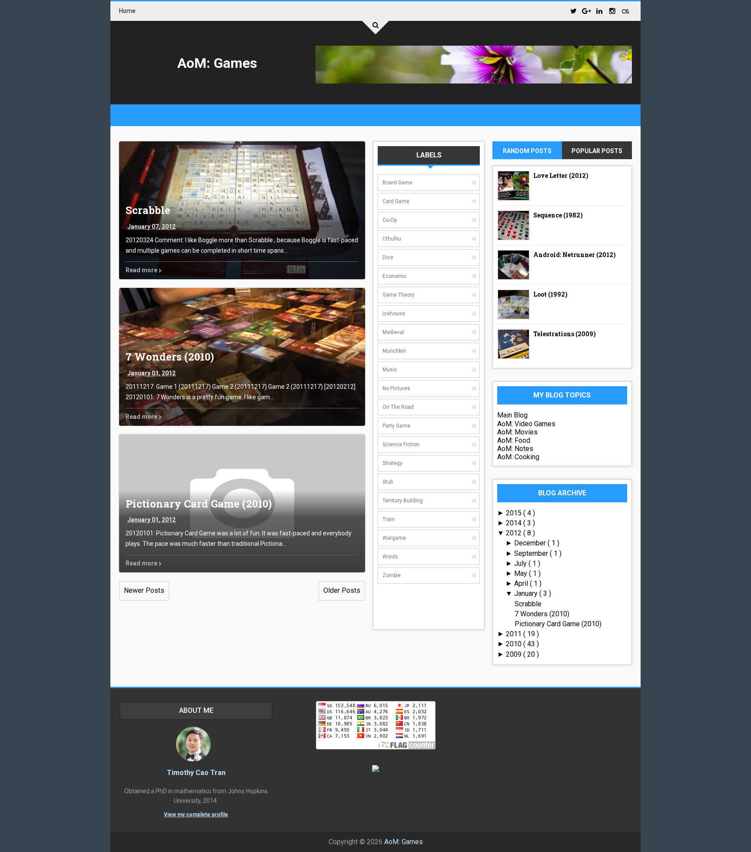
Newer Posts (144, 590)
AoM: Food (513, 440)
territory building (402, 501)
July (521, 563)
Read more (142, 270)
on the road (398, 407)
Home (127, 10)
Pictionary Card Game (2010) (199, 504)
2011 (514, 634)
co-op (389, 220)
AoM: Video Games (526, 424)
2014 (514, 523)
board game (397, 183)
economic (394, 276)
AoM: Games (217, 63)
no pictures (396, 388)
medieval (393, 332)
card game (395, 201)
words (390, 557)
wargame (394, 538)
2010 (514, 644)
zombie (391, 575)
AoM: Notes (515, 448)
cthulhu (391, 239)
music (389, 370)
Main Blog (512, 415)
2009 (514, 654)
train (388, 519)
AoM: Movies (517, 432)
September (532, 553)
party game (396, 426)
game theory (398, 295)
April (522, 583)
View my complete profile (196, 815)
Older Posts (341, 590)
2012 (514, 533)
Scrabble (148, 210)
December (531, 543)
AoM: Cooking (518, 457)
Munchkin (394, 351)
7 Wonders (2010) (170, 357)
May (521, 573)
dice (387, 257)
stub (387, 482)
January (526, 593)
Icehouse (393, 314)
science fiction (400, 444)
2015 (514, 513)
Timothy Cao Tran (196, 772)
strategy (392, 463)
